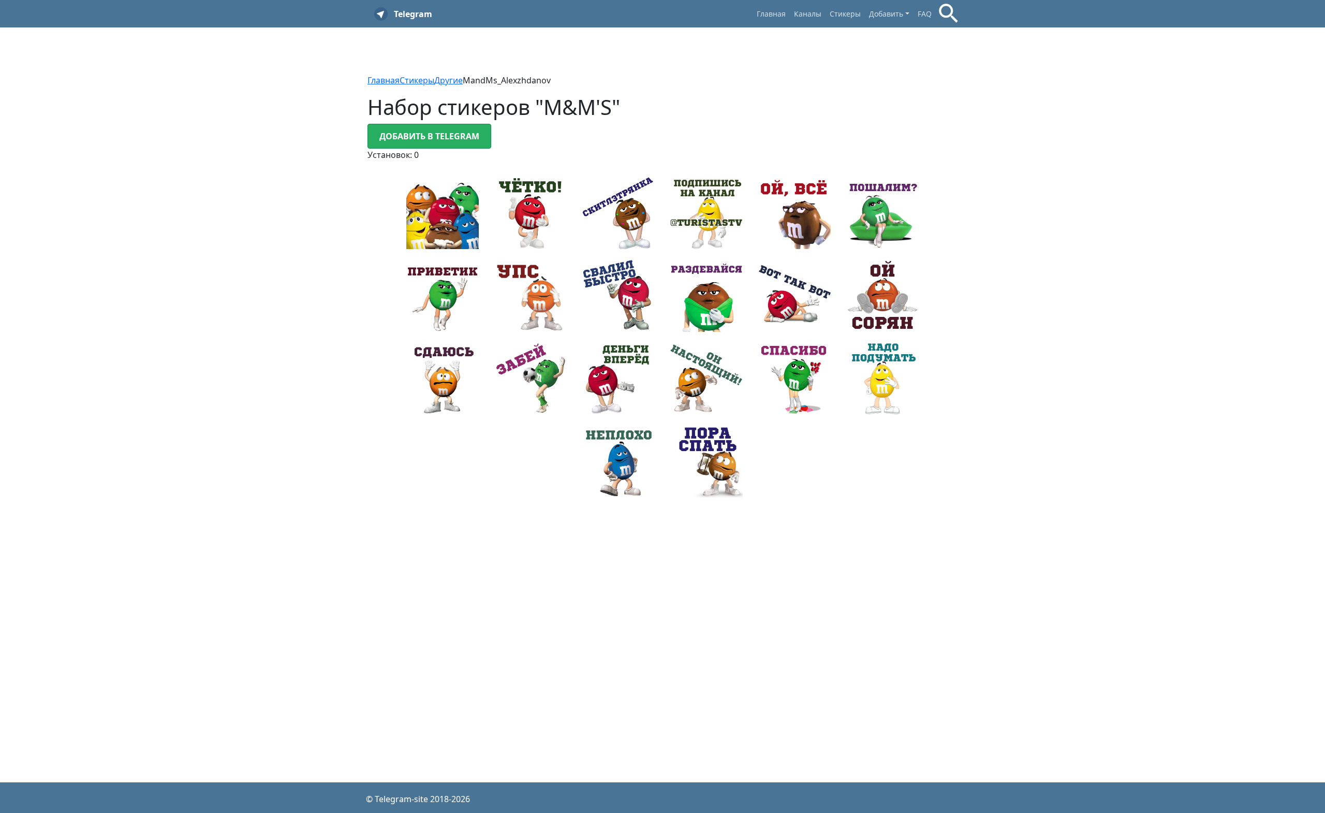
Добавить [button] (886, 14)
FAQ (925, 14)
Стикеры (845, 14)
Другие (448, 80)
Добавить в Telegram (429, 136)
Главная (771, 14)
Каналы (807, 14)
